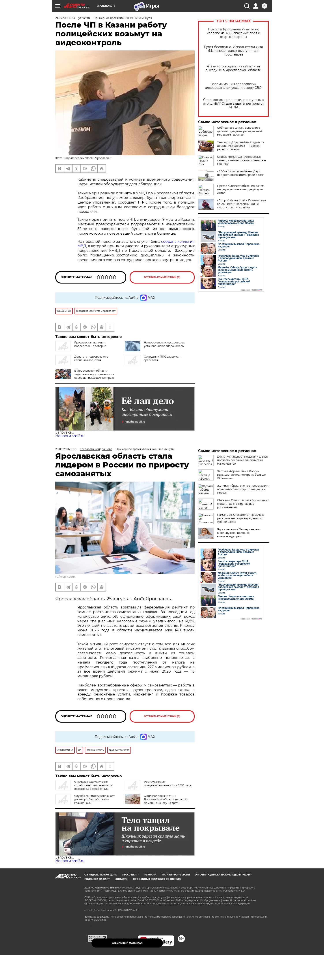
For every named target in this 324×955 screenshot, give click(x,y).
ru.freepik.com (65, 576)
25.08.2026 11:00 (65, 449)
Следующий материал (127, 943)
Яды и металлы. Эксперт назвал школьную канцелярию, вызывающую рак (239, 533)
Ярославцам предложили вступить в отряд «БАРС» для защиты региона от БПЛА (233, 103)
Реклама (150, 874)
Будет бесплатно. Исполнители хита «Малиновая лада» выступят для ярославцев (233, 50)
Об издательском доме (100, 874)
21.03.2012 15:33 (65, 18)
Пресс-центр (130, 874)
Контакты (121, 879)
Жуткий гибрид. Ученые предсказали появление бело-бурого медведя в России (242, 489)
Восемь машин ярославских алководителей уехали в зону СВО (233, 86)
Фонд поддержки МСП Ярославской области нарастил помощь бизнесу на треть (166, 799)
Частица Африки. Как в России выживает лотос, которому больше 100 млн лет (241, 474)
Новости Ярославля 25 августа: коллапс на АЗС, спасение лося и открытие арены (233, 33)
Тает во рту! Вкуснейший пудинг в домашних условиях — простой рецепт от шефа (240, 146)
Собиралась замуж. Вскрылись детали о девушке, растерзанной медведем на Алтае (240, 131)
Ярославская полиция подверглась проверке (90, 344)
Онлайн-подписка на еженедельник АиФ (223, 874)
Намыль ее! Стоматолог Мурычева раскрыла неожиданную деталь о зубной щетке (240, 518)
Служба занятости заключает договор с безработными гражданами (94, 799)
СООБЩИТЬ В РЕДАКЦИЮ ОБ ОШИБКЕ (157, 879)
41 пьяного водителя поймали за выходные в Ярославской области (233, 68)
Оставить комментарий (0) (162, 277)
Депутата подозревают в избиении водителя (91, 358)
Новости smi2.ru (70, 436)
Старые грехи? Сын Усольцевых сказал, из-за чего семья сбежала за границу (241, 160)
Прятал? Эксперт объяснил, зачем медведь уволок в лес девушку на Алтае (240, 189)
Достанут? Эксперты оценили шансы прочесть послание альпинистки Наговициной (242, 460)
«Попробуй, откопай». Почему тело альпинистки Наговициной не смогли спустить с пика (241, 204)
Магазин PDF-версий (176, 874)
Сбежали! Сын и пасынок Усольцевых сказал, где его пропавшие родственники (243, 504)
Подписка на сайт (97, 879)
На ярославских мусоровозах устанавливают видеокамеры (164, 344)
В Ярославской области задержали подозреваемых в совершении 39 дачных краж (94, 374)
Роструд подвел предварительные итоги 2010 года (167, 783)
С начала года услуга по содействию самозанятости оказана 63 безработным (93, 785)
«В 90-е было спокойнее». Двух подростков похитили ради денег (240, 173)
